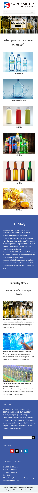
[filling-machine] (18, 302)
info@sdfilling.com (12, 467)
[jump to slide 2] (19, 31)
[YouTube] (12, 451)
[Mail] (17, 451)
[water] (18, 53)
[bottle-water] (18, 366)
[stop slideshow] (21, 31)
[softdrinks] (19, 134)
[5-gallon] (18, 80)
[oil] (18, 190)
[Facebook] (21, 451)
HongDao (29, 490)
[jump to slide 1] (17, 31)
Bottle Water (19, 73)
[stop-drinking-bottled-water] (18, 334)
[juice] (18, 107)
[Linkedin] (26, 451)
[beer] (19, 162)
